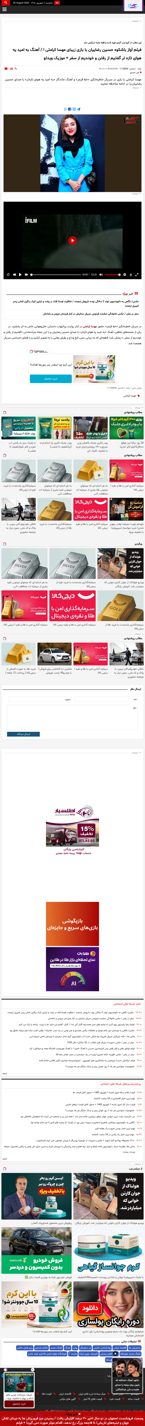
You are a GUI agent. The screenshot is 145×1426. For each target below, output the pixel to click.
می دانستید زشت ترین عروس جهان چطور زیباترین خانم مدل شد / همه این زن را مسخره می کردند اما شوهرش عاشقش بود (78, 1116)
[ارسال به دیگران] (6, 69)
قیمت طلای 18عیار (93, 1399)
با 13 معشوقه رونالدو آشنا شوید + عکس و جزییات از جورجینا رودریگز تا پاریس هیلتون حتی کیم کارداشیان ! (85, 1140)
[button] (115, 1354)
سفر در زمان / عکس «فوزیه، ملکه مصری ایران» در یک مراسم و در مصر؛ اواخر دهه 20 (95, 1054)
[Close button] (32, 1369)
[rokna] (133, 5)
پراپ (75, 1348)
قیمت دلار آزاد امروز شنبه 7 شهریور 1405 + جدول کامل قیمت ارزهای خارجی (100, 1104)
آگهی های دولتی (68, 1399)
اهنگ (67, 1348)
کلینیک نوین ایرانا (88, 1354)
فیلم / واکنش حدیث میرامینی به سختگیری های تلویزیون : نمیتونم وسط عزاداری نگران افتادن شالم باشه (87, 1060)
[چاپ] (11, 69)
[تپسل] (31, 351)
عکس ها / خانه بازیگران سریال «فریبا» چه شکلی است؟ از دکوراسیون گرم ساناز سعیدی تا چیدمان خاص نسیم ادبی (82, 1036)
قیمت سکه (134, 1399)
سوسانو (135, 1394)
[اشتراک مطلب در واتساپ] (65, 110)
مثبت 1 (73, 1354)
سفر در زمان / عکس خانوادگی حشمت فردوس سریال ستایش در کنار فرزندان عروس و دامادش (91, 314)
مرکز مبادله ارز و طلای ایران (92, 1394)
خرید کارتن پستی (109, 1354)
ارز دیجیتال (85, 1348)
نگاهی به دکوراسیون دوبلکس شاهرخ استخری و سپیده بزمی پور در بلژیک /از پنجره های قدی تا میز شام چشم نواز (83, 1122)
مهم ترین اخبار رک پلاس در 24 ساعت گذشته (113, 1134)
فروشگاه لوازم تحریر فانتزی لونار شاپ (47, 1354)
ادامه (4, 1073)
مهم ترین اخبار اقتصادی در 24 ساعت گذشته (114, 1098)
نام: (135, 699)
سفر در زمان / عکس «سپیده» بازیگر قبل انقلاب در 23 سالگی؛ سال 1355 (100, 1042)
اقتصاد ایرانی (119, 1348)
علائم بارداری (41, 1348)
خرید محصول (50, 378)
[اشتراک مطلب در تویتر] (74, 110)
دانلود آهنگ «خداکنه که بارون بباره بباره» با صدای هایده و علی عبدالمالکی (127, 1385)
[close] (79, 1414)
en (57, 3)
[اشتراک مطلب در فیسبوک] (69, 110)
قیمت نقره (115, 1399)
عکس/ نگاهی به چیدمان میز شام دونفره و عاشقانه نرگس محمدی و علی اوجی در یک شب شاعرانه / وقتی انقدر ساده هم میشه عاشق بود (72, 1030)
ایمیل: (67, 699)
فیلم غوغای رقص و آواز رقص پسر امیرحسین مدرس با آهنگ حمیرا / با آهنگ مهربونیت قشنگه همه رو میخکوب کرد (82, 1048)
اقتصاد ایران (65, 1394)
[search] (5, 2)
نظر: (134, 708)
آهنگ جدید (56, 1348)
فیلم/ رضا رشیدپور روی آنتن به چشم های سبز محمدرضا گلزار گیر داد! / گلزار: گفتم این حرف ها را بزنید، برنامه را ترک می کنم (76, 1024)
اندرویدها (110, 1360)
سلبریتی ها (135, 1348)
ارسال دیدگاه (23, 734)
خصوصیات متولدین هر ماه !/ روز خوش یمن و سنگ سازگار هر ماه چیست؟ (99, 1066)
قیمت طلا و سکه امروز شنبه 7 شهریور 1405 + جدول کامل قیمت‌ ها (104, 1092)
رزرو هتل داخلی (25, 1348)
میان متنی (118, 1394)
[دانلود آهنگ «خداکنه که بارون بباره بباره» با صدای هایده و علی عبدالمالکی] (127, 1367)
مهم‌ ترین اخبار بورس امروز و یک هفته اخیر (115, 1128)
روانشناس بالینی (102, 1348)
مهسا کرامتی (90, 326)
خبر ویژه (128, 294)
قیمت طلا (47, 1394)
